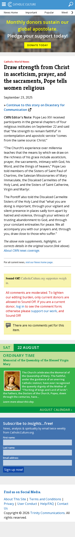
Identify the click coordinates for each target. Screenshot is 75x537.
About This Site (15, 499)
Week (65, 12)
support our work (44, 311)
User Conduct (27, 504)
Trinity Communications (47, 513)
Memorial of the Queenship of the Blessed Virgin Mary (36, 362)
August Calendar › (56, 410)
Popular (49, 12)
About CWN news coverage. (22, 250)
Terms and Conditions (45, 499)
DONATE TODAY (37, 45)
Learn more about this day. (18, 401)
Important (31, 12)
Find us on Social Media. (22, 492)
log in (20, 306)
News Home (11, 12)
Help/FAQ (47, 504)
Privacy (9, 504)
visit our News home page (39, 262)
